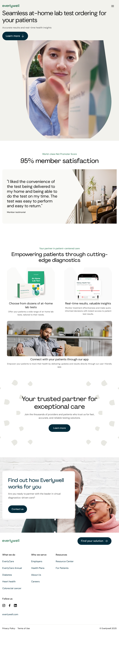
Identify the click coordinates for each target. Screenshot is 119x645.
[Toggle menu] (113, 6)
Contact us (18, 509)
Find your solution (92, 541)
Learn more (13, 36)
